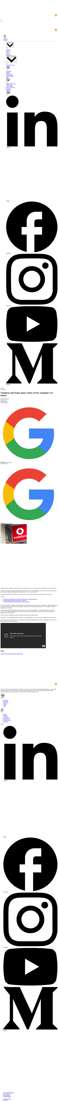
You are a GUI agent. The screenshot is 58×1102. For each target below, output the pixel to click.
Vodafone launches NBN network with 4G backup (14, 600)
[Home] (29, 18)
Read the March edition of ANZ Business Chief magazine (16, 601)
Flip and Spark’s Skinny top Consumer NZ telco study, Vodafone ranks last (20, 599)
